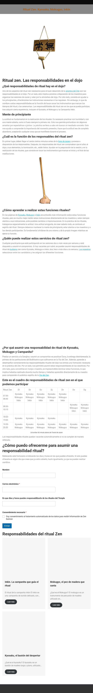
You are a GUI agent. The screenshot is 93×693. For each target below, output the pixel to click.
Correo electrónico (11, 484)
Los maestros (84, 249)
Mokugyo (30, 215)
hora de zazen (64, 141)
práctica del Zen (72, 91)
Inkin (38, 215)
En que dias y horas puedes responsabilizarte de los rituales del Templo (33, 498)
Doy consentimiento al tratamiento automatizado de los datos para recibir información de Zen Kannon (46, 517)
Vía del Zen (44, 375)
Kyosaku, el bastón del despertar (22, 655)
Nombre (5, 470)
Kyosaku (21, 215)
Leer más (11, 602)
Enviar (7, 526)
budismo (13, 249)
